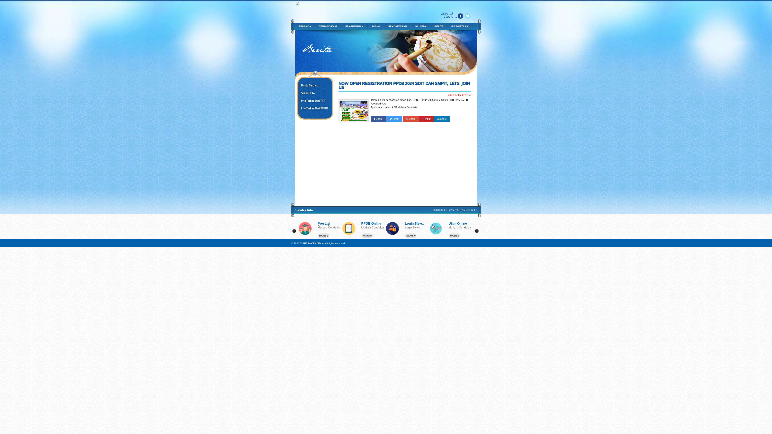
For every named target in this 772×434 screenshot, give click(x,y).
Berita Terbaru (309, 85)
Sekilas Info (308, 93)
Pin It (427, 118)
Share (379, 118)
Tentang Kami (328, 26)
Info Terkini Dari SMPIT (314, 108)
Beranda (305, 26)
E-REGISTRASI (459, 26)
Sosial (376, 26)
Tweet (395, 118)
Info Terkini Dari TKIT (313, 100)
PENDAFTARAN (397, 26)
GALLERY (420, 26)
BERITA (438, 26)
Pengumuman (354, 26)
